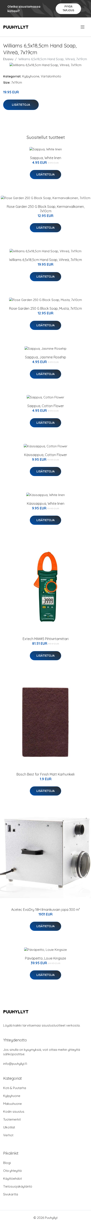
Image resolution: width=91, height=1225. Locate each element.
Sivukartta (10, 1194)
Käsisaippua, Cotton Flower (45, 455)
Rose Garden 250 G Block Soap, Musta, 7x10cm (45, 308)
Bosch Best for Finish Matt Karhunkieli (45, 774)
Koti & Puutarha (14, 1088)
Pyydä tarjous (68, 8)
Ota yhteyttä (12, 1171)
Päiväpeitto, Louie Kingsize (45, 958)
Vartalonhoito (51, 76)
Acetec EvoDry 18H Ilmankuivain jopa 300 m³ (45, 909)
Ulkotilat (9, 1127)
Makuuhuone (12, 1104)
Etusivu (8, 59)
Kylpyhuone (30, 76)
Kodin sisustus (13, 1111)
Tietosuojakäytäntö (17, 1186)
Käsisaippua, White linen (45, 503)
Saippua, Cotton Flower (45, 406)
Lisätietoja (21, 105)
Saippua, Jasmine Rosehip (45, 357)
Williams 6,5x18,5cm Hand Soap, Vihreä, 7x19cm (45, 260)
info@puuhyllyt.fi (15, 1064)
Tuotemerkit (12, 1119)
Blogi (7, 1163)
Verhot (8, 1135)
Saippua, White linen (45, 158)
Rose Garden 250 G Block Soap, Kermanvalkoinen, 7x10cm (45, 208)
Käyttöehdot (12, 1179)
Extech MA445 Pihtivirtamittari (46, 639)
